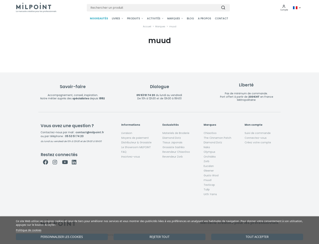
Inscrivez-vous (130, 156)
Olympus (209, 152)
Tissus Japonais (172, 142)
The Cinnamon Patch (217, 138)
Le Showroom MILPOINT (136, 147)
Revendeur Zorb (172, 156)
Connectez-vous (256, 138)
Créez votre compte (258, 142)
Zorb (206, 161)
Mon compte (254, 125)
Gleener (209, 170)
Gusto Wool (211, 175)
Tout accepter (257, 237)
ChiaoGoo (210, 133)
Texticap (209, 185)
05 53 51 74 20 (74, 136)
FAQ (123, 152)
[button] (284, 8)
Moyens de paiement (135, 138)
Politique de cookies (28, 230)
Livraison (126, 133)
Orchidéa (210, 156)
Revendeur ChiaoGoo (176, 152)
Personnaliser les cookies (62, 237)
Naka (207, 147)
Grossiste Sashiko (173, 147)
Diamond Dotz (171, 138)
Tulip (207, 189)
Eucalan (209, 166)
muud (207, 180)
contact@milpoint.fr (90, 132)
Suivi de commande (258, 133)
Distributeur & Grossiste (136, 142)
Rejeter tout (159, 237)
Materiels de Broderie (175, 133)
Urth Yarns (210, 194)
